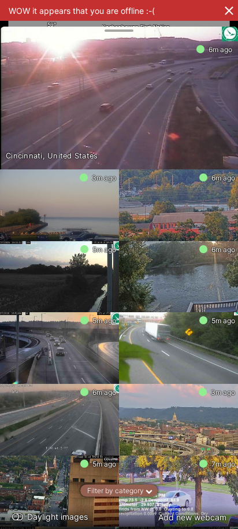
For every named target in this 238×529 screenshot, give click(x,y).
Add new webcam (192, 517)
